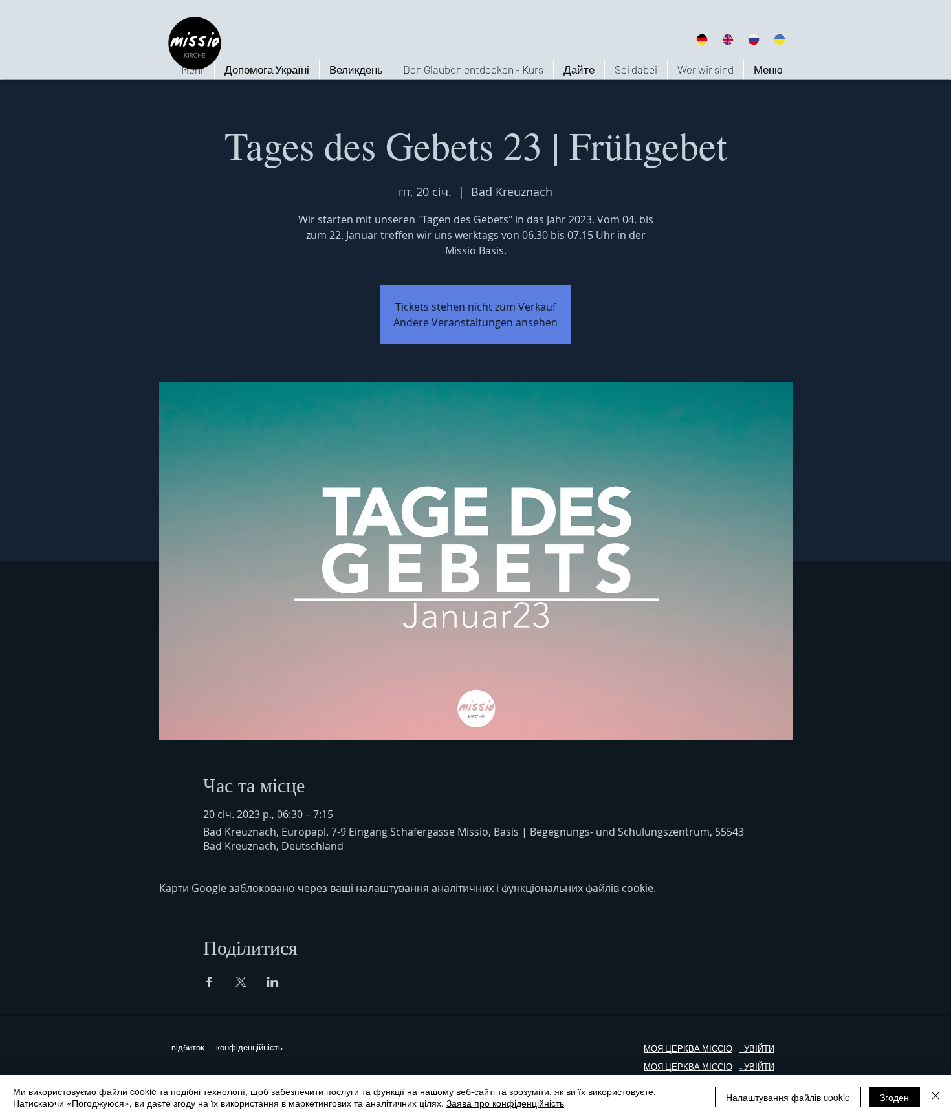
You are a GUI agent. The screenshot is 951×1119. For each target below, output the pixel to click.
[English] (727, 39)
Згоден (894, 1097)
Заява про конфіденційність (505, 1102)
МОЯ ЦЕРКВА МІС (680, 1049)
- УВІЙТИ (756, 1067)
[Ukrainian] (779, 39)
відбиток (187, 1047)
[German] (701, 39)
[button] (705, 69)
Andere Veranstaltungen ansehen (475, 322)
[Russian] (754, 39)
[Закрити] (935, 1097)
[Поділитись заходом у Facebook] (209, 982)
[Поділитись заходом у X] (241, 982)
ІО (727, 1067)
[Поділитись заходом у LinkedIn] (273, 982)
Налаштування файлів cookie (788, 1097)
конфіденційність (249, 1047)
